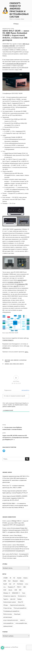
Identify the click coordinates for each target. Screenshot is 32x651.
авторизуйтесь (25, 390)
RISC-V (19, 587)
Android (19, 578)
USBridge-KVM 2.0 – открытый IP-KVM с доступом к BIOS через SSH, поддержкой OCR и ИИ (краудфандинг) (15, 523)
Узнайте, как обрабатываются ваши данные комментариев (15, 405)
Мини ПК (22, 363)
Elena (12, 28)
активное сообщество (14, 282)
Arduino (7, 363)
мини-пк (22, 620)
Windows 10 (17, 360)
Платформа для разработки (11, 611)
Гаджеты (5, 599)
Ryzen (14, 363)
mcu (4, 587)
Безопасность (22, 596)
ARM (4, 581)
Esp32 (5, 584)
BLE (9, 581)
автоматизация (7, 617)
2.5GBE (5, 578)
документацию (22, 280)
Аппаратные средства (9, 596)
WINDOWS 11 (16, 593)
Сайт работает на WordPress (10, 647)
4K (10, 578)
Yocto (23, 593)
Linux (12, 360)
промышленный (7, 626)
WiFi (20, 590)
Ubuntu (10, 590)
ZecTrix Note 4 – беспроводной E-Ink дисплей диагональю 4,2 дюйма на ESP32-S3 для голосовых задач (15, 556)
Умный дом (17, 614)
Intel (10, 584)
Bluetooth (15, 581)
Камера (19, 599)
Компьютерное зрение (9, 602)
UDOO (17, 363)
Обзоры (5, 605)
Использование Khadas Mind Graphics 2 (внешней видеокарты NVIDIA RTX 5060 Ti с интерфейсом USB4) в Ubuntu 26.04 (15, 530)
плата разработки (8, 623)
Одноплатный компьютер (17, 605)
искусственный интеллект (10, 620)
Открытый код (7, 608)
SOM (4, 590)
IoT (14, 584)
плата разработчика (21, 623)
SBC (24, 587)
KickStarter (20, 584)
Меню (17, 24)
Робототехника (7, 614)
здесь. (26, 352)
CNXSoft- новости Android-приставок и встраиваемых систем (19, 10)
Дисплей (12, 599)
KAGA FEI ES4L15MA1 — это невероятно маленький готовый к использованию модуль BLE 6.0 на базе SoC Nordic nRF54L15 (15, 505)
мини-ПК (16, 286)
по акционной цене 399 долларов (14, 63)
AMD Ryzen (7, 360)
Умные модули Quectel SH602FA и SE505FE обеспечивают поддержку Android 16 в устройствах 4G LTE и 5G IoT (14, 498)
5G (14, 578)
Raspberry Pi (11, 587)
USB (15, 590)
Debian (22, 581)
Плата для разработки (20, 608)
